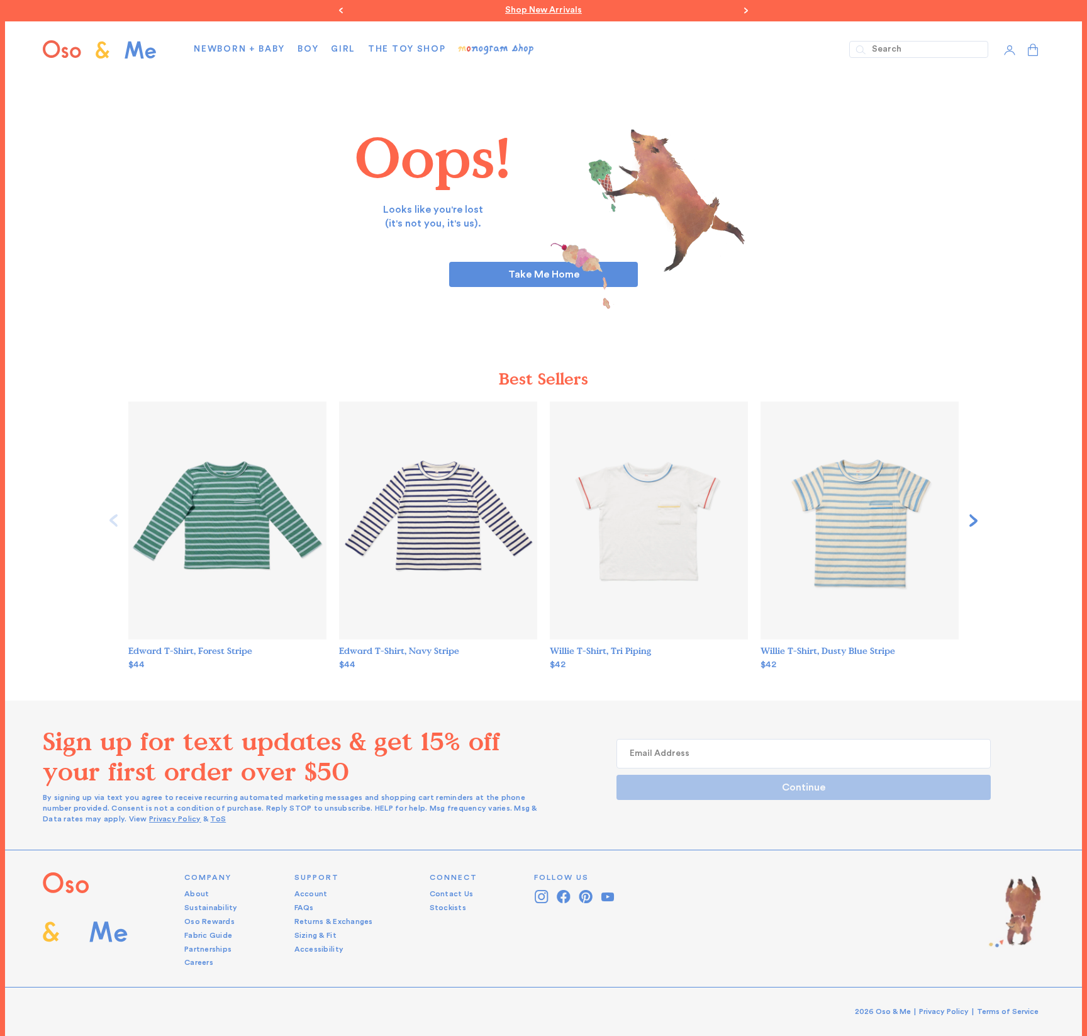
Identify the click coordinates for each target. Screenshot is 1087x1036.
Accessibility (318, 949)
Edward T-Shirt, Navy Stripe (399, 651)
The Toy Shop (406, 49)
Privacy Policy (175, 819)
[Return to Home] (85, 920)
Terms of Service (1008, 1011)
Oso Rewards (209, 921)
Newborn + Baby (239, 49)
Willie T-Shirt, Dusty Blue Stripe (828, 651)
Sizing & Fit (315, 935)
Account (311, 894)
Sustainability (211, 907)
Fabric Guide (208, 935)
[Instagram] (542, 896)
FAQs (304, 907)
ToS (218, 819)
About (196, 894)
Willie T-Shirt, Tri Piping (600, 651)
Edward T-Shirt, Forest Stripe (190, 651)
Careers (198, 962)
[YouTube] (608, 896)
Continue (803, 787)
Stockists (448, 907)
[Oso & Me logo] (99, 49)
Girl (343, 49)
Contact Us (452, 894)
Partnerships (207, 949)
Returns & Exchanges (333, 921)
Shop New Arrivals (543, 10)
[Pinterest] (586, 896)
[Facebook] (564, 896)
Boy (308, 49)
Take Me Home (543, 274)
